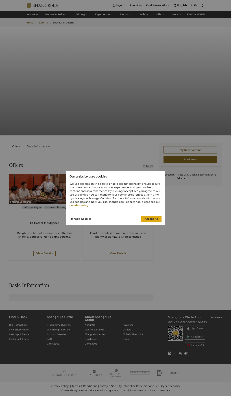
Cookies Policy (78, 205)
